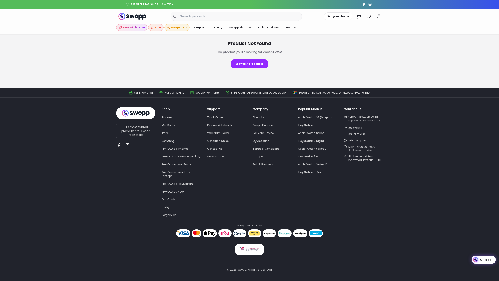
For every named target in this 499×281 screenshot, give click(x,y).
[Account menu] (379, 16)
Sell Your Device (263, 133)
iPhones (167, 117)
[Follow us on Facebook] (119, 145)
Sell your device (338, 16)
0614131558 (355, 128)
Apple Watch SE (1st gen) (315, 117)
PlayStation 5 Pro (309, 156)
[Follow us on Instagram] (127, 145)
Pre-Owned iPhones (175, 149)
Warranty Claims (218, 133)
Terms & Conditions (266, 149)
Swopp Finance (240, 27)
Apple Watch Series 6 (312, 133)
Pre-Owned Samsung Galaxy (181, 156)
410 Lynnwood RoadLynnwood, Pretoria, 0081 (364, 158)
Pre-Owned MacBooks (176, 164)
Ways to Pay (215, 156)
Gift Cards (168, 199)
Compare (259, 156)
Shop (197, 27)
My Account (261, 141)
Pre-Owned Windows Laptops (176, 174)
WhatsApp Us (357, 140)
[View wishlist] (369, 16)
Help (289, 27)
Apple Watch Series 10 (312, 164)
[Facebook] (363, 4)
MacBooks (168, 125)
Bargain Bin (169, 215)
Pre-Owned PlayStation (177, 184)
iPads (165, 133)
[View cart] (359, 16)
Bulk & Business (268, 27)
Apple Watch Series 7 (312, 149)
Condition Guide (218, 141)
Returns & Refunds (219, 125)
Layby (218, 27)
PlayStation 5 (306, 125)
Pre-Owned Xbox (173, 192)
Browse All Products (249, 64)
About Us (259, 117)
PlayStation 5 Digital (311, 141)
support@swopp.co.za (363, 117)
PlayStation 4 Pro (309, 172)
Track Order (215, 117)
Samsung (168, 141)
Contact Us (214, 149)
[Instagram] (370, 4)
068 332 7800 (357, 134)
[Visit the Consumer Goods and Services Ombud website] (249, 249)
